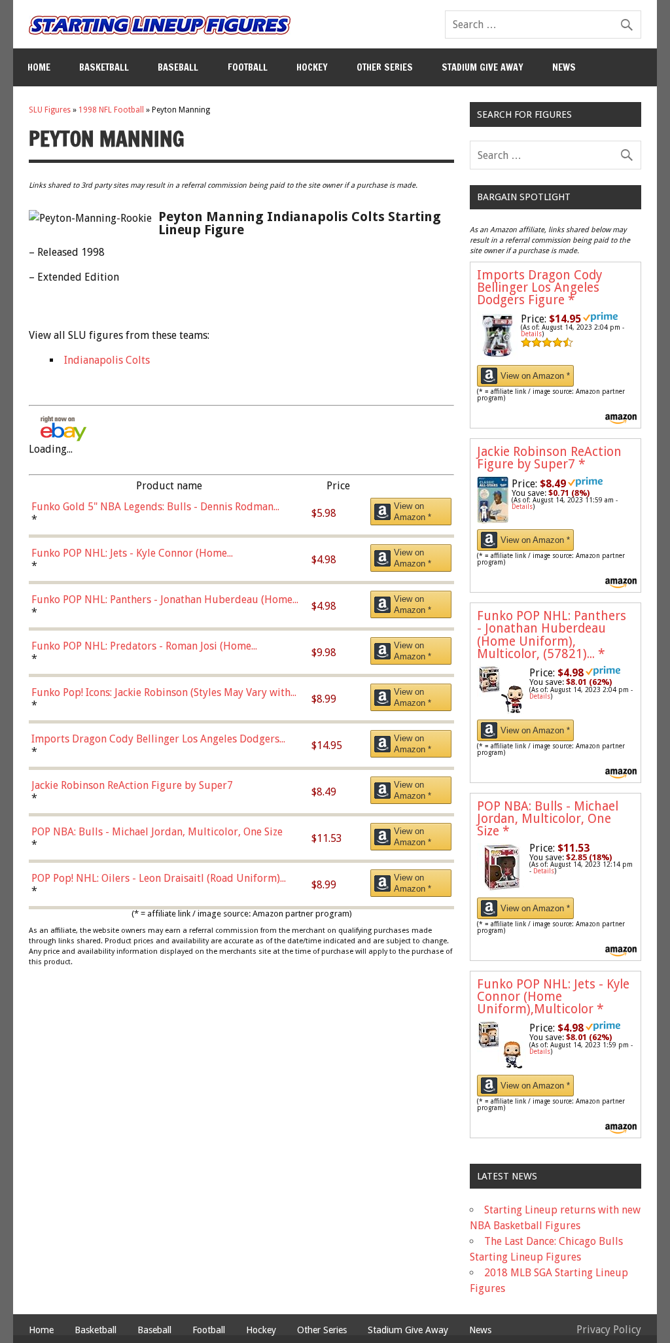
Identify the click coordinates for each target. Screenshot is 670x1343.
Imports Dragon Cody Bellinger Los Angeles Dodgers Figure (539, 287)
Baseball (178, 67)
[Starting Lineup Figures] (160, 25)
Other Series (385, 67)
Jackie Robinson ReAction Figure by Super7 (549, 458)
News (564, 67)
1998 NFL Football (111, 109)
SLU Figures (50, 109)
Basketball (104, 67)
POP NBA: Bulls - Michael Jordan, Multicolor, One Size (547, 819)
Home (38, 67)
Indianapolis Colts (107, 360)
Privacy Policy (608, 1329)
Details (531, 334)
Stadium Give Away (482, 67)
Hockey (312, 67)
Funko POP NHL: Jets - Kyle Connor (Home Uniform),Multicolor (553, 997)
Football (248, 67)
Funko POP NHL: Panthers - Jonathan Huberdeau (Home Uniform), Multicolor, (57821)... (551, 634)
